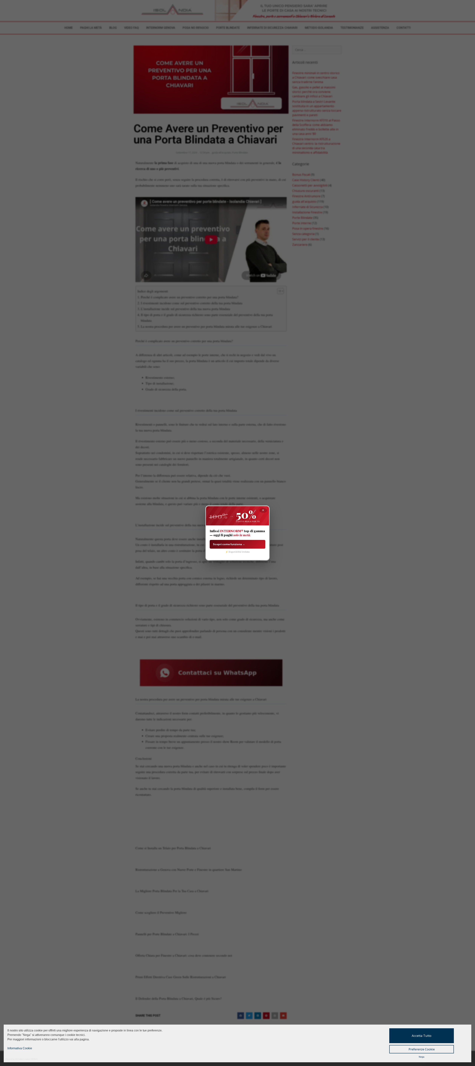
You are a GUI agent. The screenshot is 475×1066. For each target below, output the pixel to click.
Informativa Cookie (19, 1048)
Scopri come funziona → (229, 544)
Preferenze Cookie (422, 1049)
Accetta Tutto (421, 1035)
